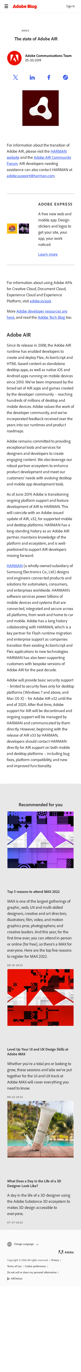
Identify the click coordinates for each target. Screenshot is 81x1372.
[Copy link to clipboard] (65, 78)
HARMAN (15, 565)
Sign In (70, 6)
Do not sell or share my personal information (32, 1272)
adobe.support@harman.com (31, 175)
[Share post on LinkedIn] (32, 78)
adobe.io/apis (40, 301)
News (25, 30)
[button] (40, 1244)
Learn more (48, 254)
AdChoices (16, 1278)
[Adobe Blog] (47, 6)
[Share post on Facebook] (48, 78)
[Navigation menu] (6, 6)
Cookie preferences (35, 1266)
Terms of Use (14, 1266)
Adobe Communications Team (48, 56)
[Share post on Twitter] (15, 78)
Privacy (55, 1260)
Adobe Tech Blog (51, 317)
